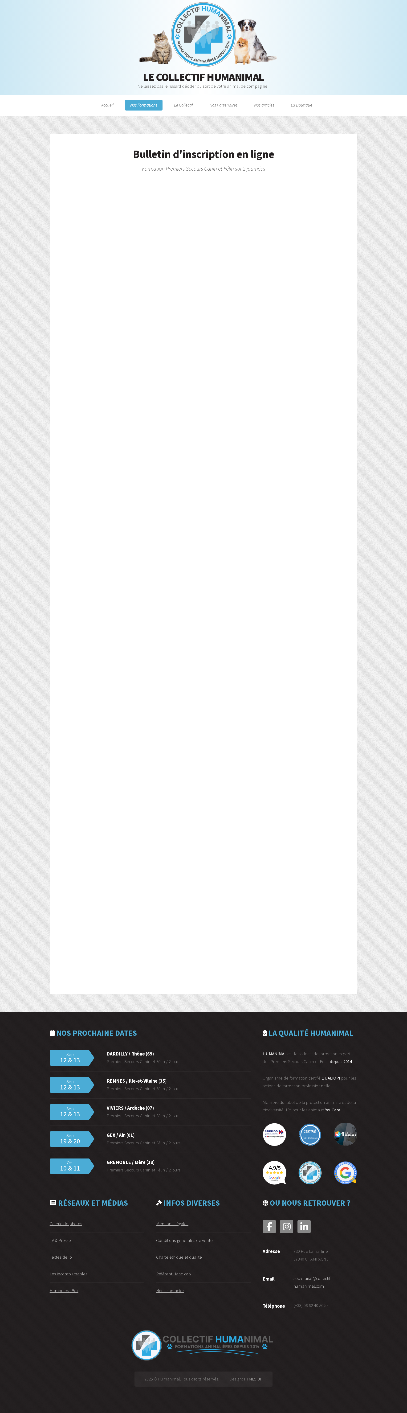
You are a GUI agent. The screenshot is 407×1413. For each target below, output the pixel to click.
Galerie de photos (66, 1223)
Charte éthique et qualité (179, 1257)
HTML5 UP (253, 1379)
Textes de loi (61, 1257)
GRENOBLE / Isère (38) (131, 1162)
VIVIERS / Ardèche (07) (130, 1108)
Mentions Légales (172, 1223)
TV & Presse (60, 1240)
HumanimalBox (64, 1290)
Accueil (107, 105)
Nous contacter (170, 1290)
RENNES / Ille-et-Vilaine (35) (137, 1081)
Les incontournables (68, 1274)
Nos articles (264, 105)
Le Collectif (183, 105)
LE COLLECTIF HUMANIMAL (203, 77)
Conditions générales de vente (184, 1240)
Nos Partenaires (223, 105)
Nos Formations (143, 105)
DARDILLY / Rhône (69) (130, 1054)
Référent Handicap (173, 1274)
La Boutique (301, 105)
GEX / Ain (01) (121, 1135)
